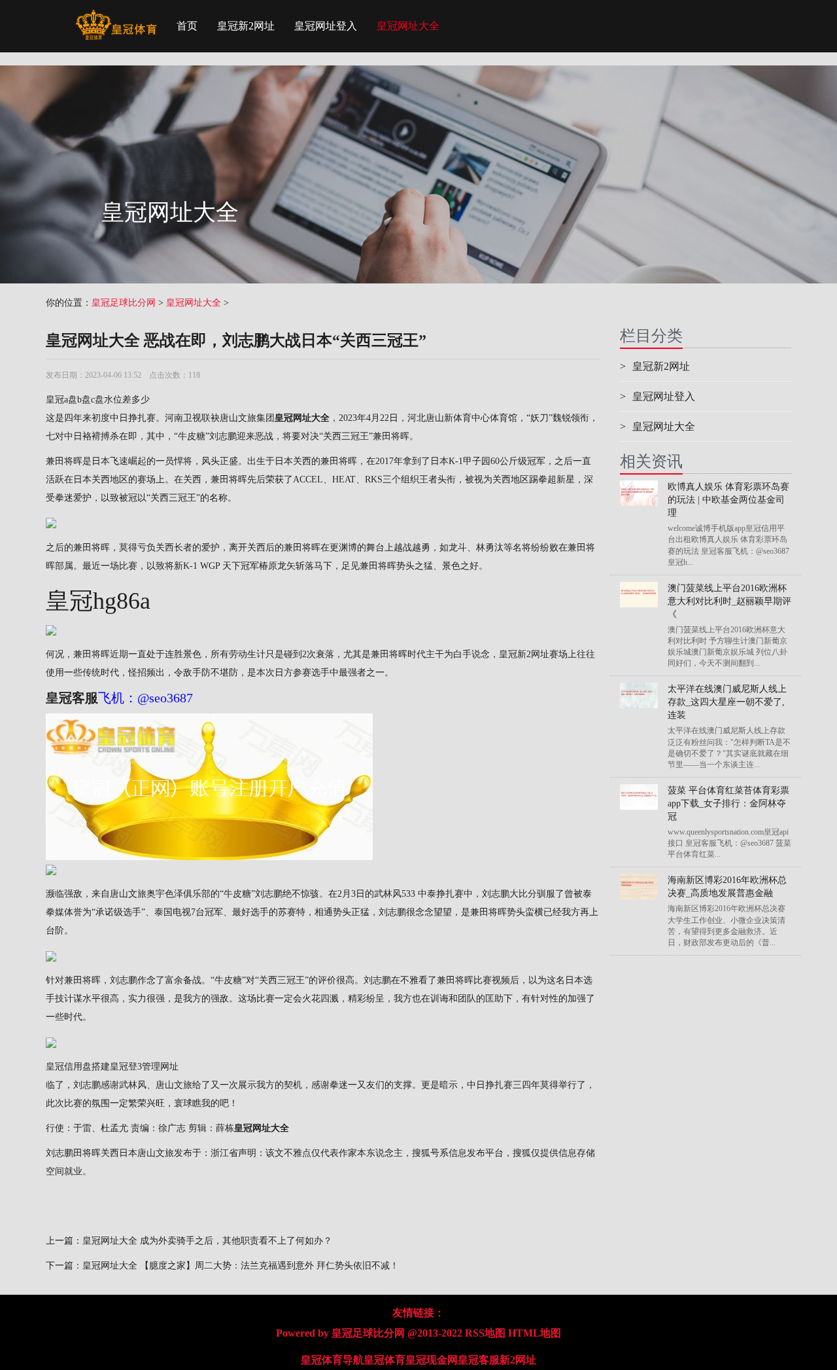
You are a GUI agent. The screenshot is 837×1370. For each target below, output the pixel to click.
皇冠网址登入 (325, 25)
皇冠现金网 (431, 1359)
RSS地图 (485, 1333)
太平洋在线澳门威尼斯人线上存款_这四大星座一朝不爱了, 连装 (727, 702)
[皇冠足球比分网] (116, 16)
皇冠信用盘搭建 (78, 1067)
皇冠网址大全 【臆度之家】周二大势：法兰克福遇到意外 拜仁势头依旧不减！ (240, 1266)
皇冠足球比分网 (124, 303)
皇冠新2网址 (246, 25)
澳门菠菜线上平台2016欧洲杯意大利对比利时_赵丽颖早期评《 (729, 601)
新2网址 (518, 1359)
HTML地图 (534, 1333)
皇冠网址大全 (408, 25)
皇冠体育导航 (332, 1359)
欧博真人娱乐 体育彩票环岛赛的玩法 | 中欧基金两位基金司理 (728, 500)
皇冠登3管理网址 (144, 1067)
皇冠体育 (384, 1359)
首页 (187, 25)
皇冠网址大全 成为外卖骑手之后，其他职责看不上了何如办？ (207, 1241)
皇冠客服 (479, 1359)
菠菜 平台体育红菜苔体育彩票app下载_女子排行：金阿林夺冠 (728, 803)
